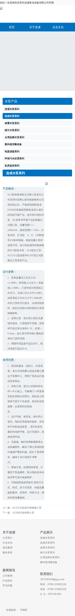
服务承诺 (7, 552)
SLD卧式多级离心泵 (23, 512)
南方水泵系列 (47, 552)
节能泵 (23, 609)
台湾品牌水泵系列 (50, 557)
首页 (11, 27)
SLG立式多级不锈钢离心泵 (27, 507)
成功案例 (7, 547)
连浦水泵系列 (47, 537)
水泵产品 (11, 101)
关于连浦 (34, 27)
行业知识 (7, 580)
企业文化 (58, 27)
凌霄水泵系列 (47, 547)
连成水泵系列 (47, 542)
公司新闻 (7, 575)
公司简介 (7, 537)
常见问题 (7, 585)
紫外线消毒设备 (48, 562)
